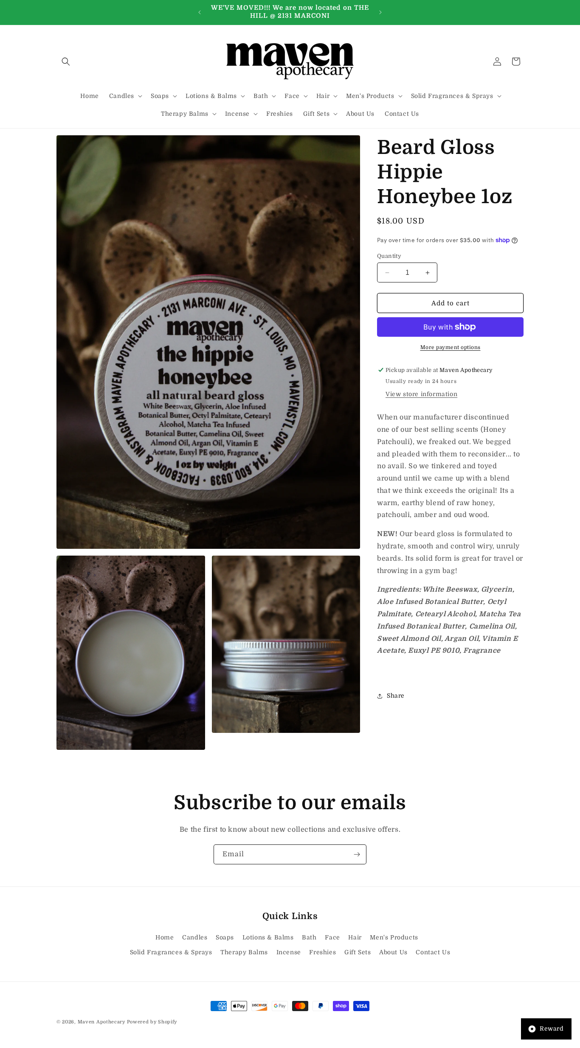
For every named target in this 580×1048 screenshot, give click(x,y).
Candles (194, 937)
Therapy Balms (244, 952)
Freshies (322, 952)
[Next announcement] (380, 12)
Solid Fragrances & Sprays (171, 952)
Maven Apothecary (101, 1022)
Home (164, 937)
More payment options (450, 347)
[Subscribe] (356, 854)
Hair (354, 937)
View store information (421, 394)
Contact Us (433, 952)
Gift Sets (357, 952)
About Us (393, 952)
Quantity (389, 256)
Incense (288, 952)
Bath (309, 937)
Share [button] (396, 695)
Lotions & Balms (268, 937)
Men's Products (394, 937)
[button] (65, 61)
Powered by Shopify (152, 1022)
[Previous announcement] (199, 12)
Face (332, 937)
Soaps (225, 937)
